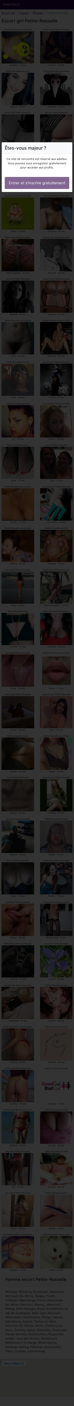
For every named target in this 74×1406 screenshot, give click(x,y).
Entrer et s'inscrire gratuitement (37, 183)
